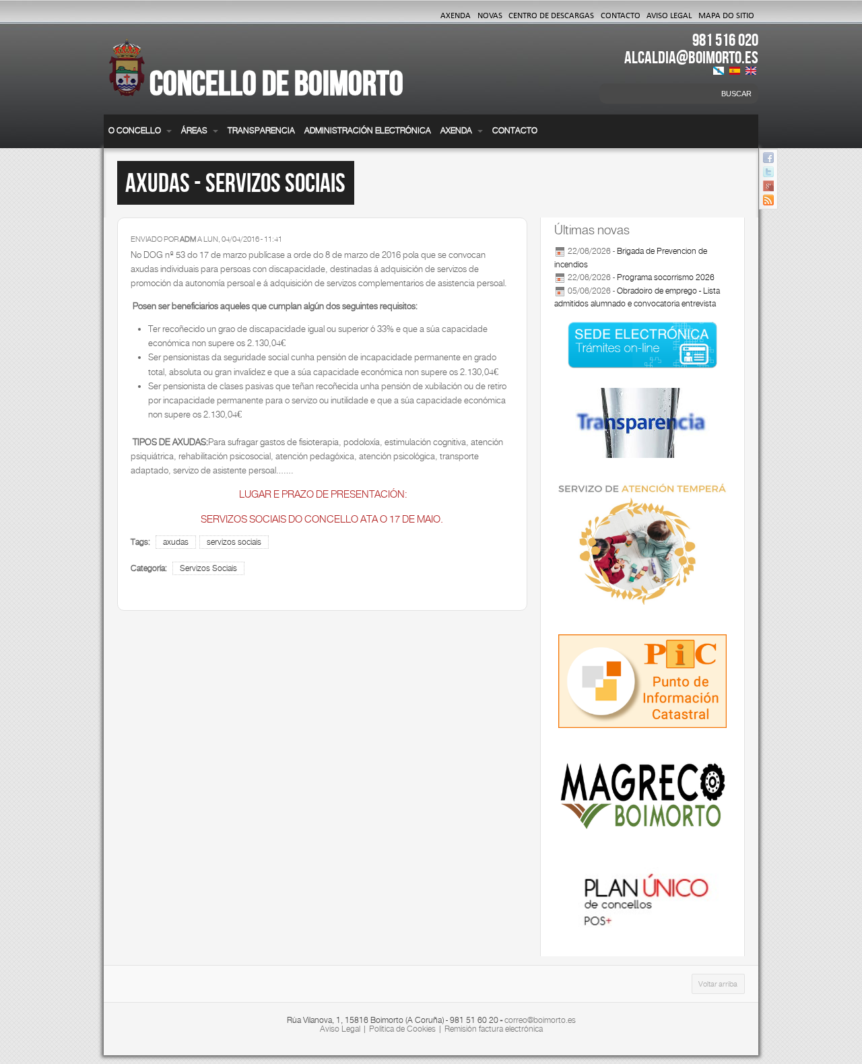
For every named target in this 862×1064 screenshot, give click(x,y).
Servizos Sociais (208, 568)
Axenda (455, 14)
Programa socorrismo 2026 (666, 277)
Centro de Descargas (551, 14)
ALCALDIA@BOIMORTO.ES (691, 57)
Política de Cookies (402, 1029)
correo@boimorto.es (540, 1020)
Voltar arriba (717, 984)
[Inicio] (127, 75)
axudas (176, 542)
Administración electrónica (367, 130)
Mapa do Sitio (726, 14)
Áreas (195, 130)
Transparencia (261, 130)
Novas (489, 14)
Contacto (620, 14)
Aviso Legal (669, 14)
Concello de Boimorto (276, 82)
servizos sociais (234, 542)
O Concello (135, 130)
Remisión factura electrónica (493, 1029)
